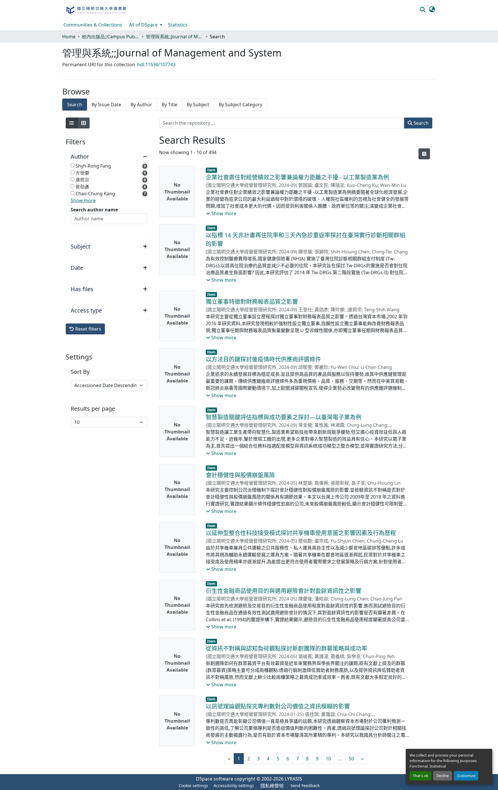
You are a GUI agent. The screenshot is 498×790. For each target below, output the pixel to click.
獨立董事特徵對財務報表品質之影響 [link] (252, 302)
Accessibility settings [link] (234, 785)
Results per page (93, 408)
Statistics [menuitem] (178, 25)
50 (351, 758)
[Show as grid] (84, 123)
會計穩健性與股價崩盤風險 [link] (240, 475)
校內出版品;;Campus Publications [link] (110, 36)
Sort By (80, 371)
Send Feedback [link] (305, 785)
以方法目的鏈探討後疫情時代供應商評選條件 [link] (263, 359)
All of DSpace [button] (143, 25)
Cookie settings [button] (193, 785)
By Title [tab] (169, 104)
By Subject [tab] (198, 104)
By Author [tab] (141, 104)
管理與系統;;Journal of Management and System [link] (174, 36)
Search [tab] (74, 104)
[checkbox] (72, 165)
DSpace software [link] (214, 779)
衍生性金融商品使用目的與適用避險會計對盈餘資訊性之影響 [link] (283, 591)
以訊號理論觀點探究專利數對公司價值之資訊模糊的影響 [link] (278, 706)
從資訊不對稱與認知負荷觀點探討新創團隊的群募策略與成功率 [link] (286, 648)
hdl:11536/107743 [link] (156, 64)
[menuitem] (145, 25)
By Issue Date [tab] (106, 104)
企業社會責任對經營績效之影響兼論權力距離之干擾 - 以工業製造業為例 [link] (297, 177)
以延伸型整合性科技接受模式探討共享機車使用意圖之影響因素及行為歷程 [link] (301, 533)
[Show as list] (72, 123)
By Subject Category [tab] (240, 104)
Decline (442, 775)
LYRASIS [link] (293, 779)
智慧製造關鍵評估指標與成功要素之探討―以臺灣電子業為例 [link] (283, 417)
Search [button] (420, 123)
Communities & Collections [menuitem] (92, 25)
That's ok (420, 775)
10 (328, 758)
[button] (96, 9)
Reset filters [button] (87, 329)
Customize (466, 775)
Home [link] (69, 36)
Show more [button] (83, 200)
